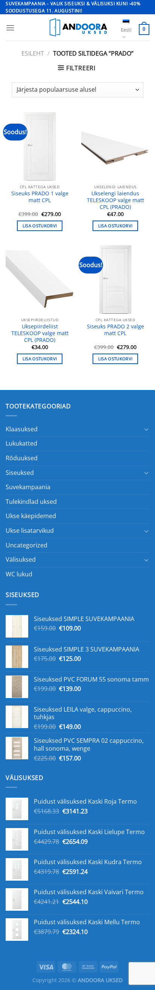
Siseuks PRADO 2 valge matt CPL (115, 329)
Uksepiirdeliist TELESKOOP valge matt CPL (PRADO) (39, 333)
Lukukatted (21, 443)
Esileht (32, 53)
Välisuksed (21, 559)
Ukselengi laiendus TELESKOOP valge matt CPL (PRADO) (115, 200)
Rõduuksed (22, 458)
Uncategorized (26, 545)
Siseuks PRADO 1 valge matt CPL (39, 196)
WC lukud (19, 574)
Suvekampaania (28, 487)
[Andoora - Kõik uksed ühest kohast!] (77, 27)
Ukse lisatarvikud (30, 530)
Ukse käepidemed (31, 516)
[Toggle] (146, 429)
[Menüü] (10, 27)
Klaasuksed (22, 429)
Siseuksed (20, 473)
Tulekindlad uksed (31, 501)
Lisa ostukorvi (40, 225)
